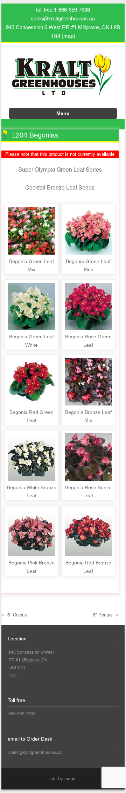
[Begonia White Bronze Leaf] (31, 479)
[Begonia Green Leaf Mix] (31, 253)
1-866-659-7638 (72, 9)
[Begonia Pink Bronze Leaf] (31, 554)
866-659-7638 (22, 713)
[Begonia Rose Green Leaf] (88, 328)
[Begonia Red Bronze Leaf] (88, 554)
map (12, 675)
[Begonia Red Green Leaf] (31, 404)
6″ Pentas (106, 614)
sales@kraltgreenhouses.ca (63, 18)
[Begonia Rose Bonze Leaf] (88, 479)
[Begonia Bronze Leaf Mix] (88, 404)
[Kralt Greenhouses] (63, 78)
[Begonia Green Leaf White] (31, 328)
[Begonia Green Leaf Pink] (88, 253)
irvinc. (70, 778)
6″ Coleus (14, 614)
